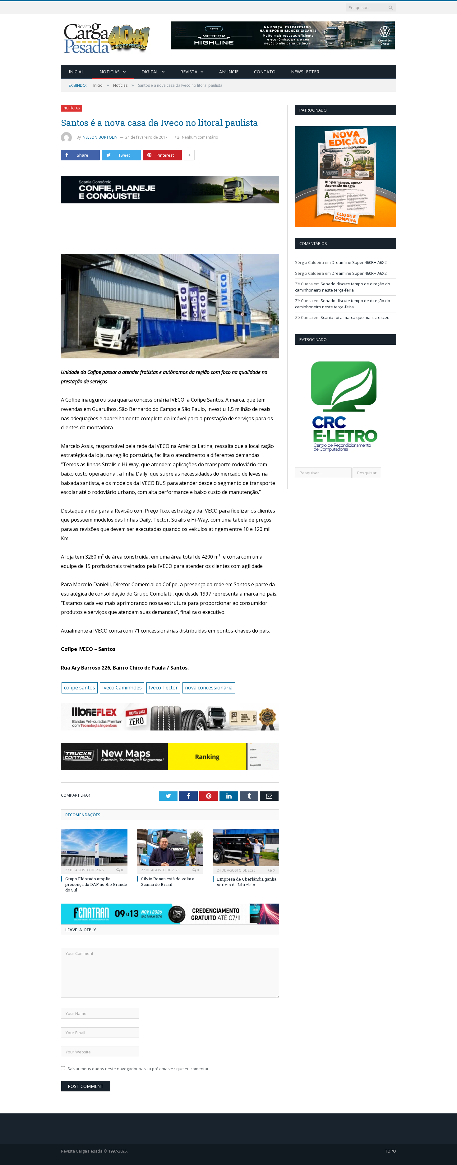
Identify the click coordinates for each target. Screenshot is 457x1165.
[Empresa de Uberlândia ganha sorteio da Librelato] (246, 851)
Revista (188, 72)
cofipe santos (79, 687)
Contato (264, 72)
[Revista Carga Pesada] (107, 38)
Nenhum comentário (200, 137)
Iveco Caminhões (122, 687)
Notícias (109, 72)
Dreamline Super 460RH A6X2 (359, 262)
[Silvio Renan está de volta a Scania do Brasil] (170, 850)
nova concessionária (209, 687)
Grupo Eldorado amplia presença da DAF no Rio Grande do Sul (96, 884)
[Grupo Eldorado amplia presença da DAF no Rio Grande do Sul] (94, 850)
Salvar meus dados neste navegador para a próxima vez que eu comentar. (138, 1068)
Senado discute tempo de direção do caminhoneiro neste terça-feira (342, 287)
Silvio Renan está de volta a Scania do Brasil (167, 881)
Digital (150, 72)
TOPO (390, 1151)
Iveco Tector (163, 687)
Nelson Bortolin (100, 137)
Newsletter (305, 72)
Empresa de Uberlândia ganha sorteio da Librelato (246, 881)
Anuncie (228, 72)
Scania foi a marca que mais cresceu (355, 317)
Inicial (76, 72)
